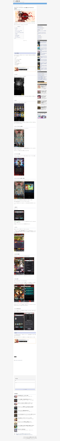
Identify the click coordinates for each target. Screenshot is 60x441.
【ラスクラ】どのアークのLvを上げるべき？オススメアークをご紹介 (43, 66)
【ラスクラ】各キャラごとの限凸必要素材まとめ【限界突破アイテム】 (43, 63)
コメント (16, 382)
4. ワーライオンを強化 (17, 31)
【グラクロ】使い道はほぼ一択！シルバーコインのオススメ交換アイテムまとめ (27, 414)
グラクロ (16, 3)
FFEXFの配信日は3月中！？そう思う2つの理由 (23, 395)
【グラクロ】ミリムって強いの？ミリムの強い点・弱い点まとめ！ (43, 96)
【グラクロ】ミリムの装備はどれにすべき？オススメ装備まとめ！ (43, 86)
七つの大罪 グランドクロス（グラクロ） (42, 33)
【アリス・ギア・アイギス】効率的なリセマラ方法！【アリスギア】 (23, 433)
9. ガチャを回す (16, 36)
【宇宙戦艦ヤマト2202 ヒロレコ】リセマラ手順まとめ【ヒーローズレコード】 (24, 434)
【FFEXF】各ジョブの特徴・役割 (21, 429)
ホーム (14, 3)
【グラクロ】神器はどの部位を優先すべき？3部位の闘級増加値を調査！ (44, 107)
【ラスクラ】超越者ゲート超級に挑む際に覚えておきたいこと (25, 399)
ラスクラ (18, 3)
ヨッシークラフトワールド (22, 3)
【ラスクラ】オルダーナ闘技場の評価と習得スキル (23, 410)
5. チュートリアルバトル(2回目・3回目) (19, 32)
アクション (39, 35)
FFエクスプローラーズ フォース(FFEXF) (42, 30)
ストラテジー (16, 360)
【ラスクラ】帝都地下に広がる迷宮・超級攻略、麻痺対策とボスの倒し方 (26, 425)
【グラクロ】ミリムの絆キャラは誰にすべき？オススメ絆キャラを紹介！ (43, 91)
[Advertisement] (25, 45)
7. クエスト (16, 34)
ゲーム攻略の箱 (16, 1)
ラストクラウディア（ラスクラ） (41, 32)
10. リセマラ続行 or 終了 (17, 37)
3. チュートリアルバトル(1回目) (18, 30)
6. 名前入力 (16, 33)
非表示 (19, 26)
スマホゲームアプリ (20, 360)
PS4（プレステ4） (39, 26)
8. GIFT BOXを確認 (17, 35)
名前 (15, 380)
